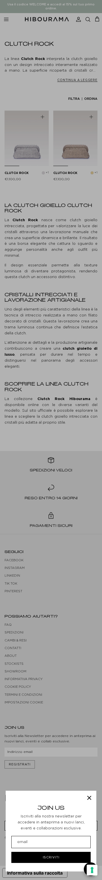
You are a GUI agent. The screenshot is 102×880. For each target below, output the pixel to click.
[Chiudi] (89, 798)
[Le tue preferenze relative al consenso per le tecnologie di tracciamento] (92, 870)
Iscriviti (51, 857)
